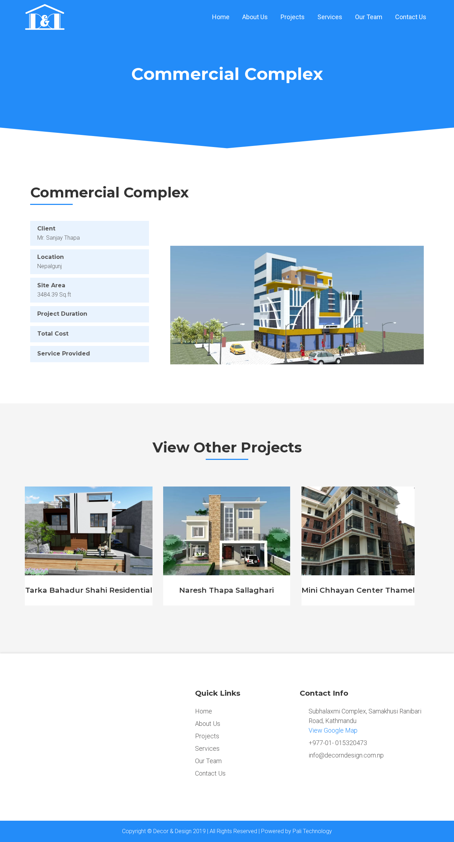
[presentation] (14, 550)
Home (220, 17)
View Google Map (333, 730)
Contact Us (410, 17)
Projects (293, 17)
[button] (189, 305)
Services (329, 17)
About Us (255, 17)
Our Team (368, 17)
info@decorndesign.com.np (346, 755)
